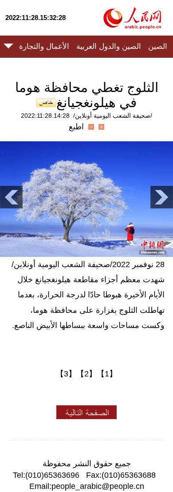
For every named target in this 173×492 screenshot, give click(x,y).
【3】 (66, 373)
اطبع (76, 126)
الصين (157, 46)
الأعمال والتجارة (44, 46)
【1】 (107, 373)
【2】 (86, 373)
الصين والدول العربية (108, 46)
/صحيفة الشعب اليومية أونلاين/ (112, 115)
